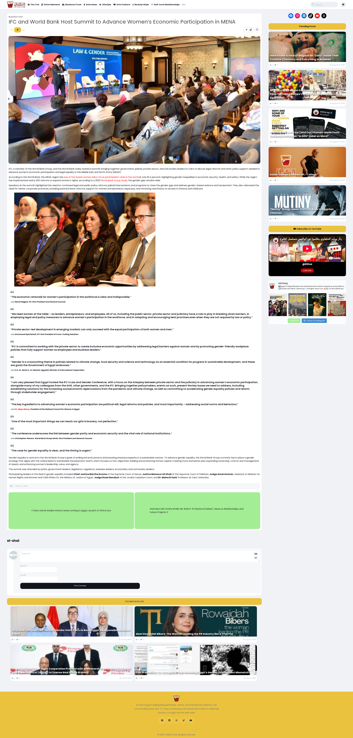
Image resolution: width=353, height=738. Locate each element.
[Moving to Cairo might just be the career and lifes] (297, 304)
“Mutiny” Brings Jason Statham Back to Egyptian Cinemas (302, 211)
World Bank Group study (114, 180)
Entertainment (52, 4)
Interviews (91, 4)
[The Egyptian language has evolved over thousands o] (337, 304)
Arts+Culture (123, 4)
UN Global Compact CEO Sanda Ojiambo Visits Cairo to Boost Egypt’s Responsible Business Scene (71, 632)
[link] (257, 29)
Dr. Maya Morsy (22, 409)
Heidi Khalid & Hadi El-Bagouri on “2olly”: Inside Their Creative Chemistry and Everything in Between (304, 57)
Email (23, 575)
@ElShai (307, 264)
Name (24, 565)
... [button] (183, 4)
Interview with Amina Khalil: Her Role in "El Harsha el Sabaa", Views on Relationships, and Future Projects (196, 510)
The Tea (34, 4)
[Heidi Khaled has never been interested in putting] (317, 304)
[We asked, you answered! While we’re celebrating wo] (278, 304)
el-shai (13, 540)
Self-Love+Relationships (167, 4)
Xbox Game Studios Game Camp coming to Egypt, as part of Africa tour (72, 510)
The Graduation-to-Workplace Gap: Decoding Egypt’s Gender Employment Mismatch (192, 672)
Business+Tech (73, 4)
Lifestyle (106, 4)
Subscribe (307, 270)
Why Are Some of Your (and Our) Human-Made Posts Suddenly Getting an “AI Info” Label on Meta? (304, 134)
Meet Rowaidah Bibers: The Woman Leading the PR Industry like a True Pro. (184, 634)
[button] (248, 29)
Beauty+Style (142, 4)
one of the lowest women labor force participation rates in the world (101, 177)
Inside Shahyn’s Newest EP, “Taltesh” (294, 174)
